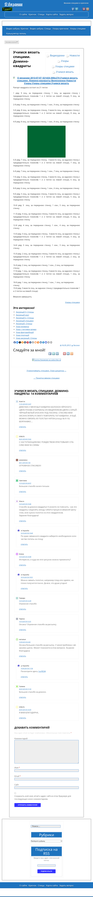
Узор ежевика (22, 326)
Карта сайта (52, 14)
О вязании (13, 4)
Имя (17, 767)
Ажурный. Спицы (24, 323)
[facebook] (73, 9)
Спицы (41, 14)
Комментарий (21, 738)
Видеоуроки (57, 55)
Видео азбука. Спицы (40, 28)
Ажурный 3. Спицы (25, 312)
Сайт (16, 784)
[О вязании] (19, 9)
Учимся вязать (65, 71)
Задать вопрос (66, 14)
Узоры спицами (78, 28)
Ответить (22, 427)
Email (17, 776)
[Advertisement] (46, 142)
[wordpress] (57, 354)
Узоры (65, 61)
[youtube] (84, 9)
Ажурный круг (22, 315)
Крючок (32, 14)
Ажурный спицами (25, 320)
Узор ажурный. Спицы (26, 338)
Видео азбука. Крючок (17, 28)
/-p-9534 (42, 671)
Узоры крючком (60, 28)
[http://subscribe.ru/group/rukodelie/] (46, 360)
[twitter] (77, 9)
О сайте (23, 14)
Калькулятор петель (16, 33)
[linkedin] (68, 354)
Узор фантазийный (25, 332)
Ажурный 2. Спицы (25, 317)
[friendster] (88, 9)
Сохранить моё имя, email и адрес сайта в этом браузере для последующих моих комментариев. (42, 797)
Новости (75, 55)
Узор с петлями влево (26, 329)
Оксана (76, 345)
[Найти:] (46, 826)
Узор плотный (22, 335)
